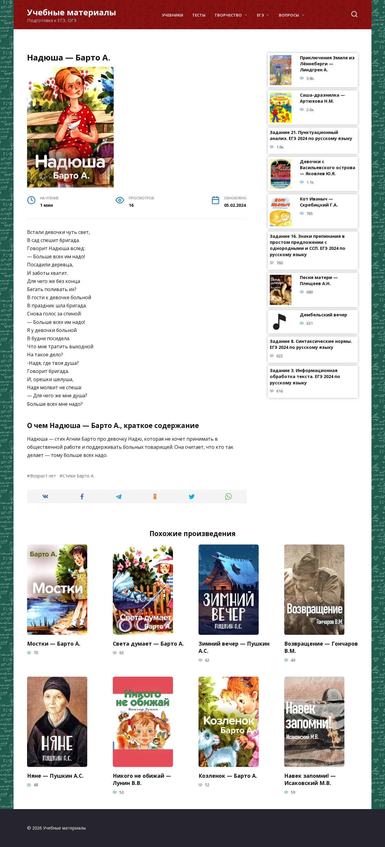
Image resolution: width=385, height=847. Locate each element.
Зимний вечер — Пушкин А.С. (234, 647)
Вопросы (289, 15)
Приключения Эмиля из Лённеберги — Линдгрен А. (327, 64)
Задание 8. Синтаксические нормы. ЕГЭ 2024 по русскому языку (311, 344)
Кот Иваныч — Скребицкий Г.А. (319, 202)
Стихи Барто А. (78, 476)
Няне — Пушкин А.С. (55, 775)
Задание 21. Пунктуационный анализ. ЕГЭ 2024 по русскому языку (311, 135)
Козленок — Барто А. (228, 775)
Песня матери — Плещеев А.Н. (319, 281)
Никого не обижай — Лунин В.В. (142, 779)
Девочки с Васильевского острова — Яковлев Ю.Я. (327, 168)
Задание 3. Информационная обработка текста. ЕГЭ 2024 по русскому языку (305, 377)
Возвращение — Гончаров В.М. (321, 647)
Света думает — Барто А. (148, 643)
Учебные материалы (71, 12)
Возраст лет (43, 476)
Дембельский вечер (323, 315)
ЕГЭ (260, 15)
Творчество (228, 15)
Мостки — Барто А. (53, 643)
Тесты (198, 15)
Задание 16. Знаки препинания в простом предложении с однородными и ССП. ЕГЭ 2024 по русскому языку (307, 245)
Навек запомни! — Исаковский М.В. (310, 779)
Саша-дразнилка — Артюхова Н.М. (322, 98)
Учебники (172, 15)
